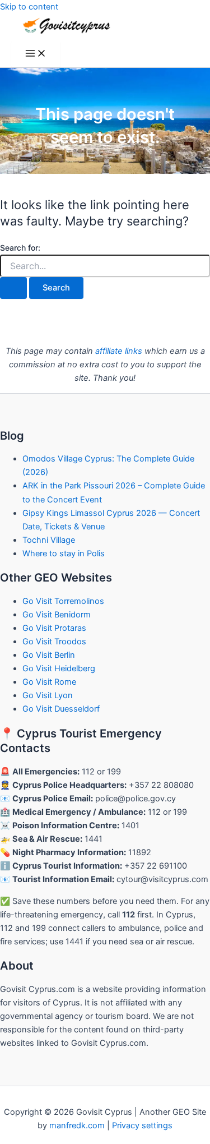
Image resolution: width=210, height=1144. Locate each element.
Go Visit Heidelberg (58, 668)
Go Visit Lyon (47, 695)
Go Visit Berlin (48, 655)
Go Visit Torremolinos (63, 601)
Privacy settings (142, 1125)
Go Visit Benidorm (56, 615)
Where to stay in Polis (63, 553)
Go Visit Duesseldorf (61, 709)
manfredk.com (77, 1125)
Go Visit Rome (49, 682)
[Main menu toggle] (35, 54)
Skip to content (29, 7)
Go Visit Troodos (54, 641)
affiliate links (118, 351)
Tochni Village (48, 540)
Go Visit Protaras (54, 628)
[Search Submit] (13, 288)
